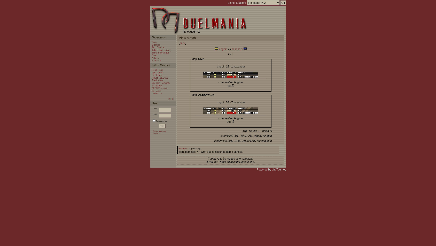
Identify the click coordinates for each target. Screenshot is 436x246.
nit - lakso (157, 85)
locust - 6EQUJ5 (160, 78)
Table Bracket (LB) (161, 52)
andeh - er (157, 93)
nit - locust (157, 75)
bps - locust (158, 72)
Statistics (156, 60)
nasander (237, 49)
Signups (156, 45)
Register (156, 133)
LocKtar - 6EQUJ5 (161, 83)
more (170, 99)
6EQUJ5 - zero (159, 88)
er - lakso (156, 91)
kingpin (223, 49)
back (182, 43)
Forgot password (159, 131)
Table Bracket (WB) (161, 50)
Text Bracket (158, 47)
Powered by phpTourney (271, 169)
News (154, 42)
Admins (155, 58)
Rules (155, 55)
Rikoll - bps (157, 70)
